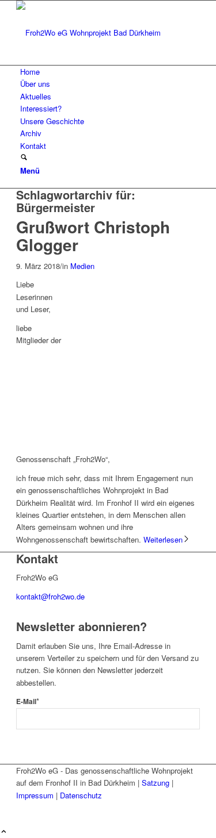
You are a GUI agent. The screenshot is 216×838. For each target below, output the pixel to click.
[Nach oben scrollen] (3, 832)
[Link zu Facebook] (23, 807)
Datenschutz (81, 795)
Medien (82, 265)
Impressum (35, 795)
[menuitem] (110, 72)
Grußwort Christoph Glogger (93, 235)
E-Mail (27, 701)
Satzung (155, 782)
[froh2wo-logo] (102, 32)
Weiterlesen (163, 539)
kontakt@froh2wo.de (50, 596)
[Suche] (24, 157)
